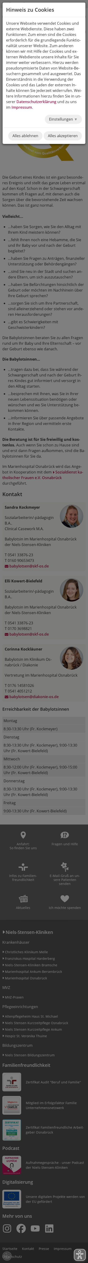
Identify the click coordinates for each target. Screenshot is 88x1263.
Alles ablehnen (25, 135)
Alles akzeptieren (63, 135)
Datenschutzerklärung (36, 101)
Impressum (21, 107)
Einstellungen (61, 119)
